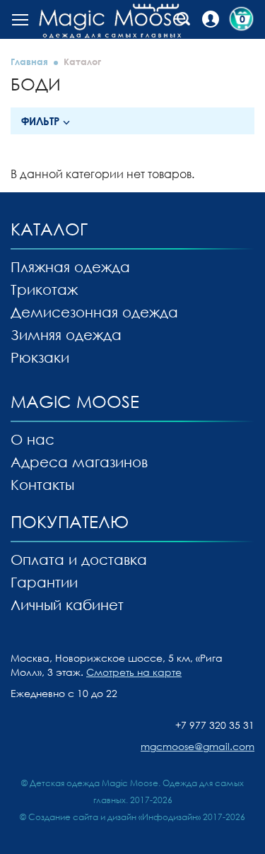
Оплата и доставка (79, 559)
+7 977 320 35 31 (214, 725)
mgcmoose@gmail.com (197, 746)
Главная (29, 61)
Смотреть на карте (134, 672)
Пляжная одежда (70, 266)
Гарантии (44, 581)
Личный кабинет (67, 604)
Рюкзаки (40, 357)
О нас (32, 439)
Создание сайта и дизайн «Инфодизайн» (114, 817)
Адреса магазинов (79, 461)
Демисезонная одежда (94, 311)
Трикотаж (44, 289)
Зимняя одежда (66, 334)
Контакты (42, 484)
